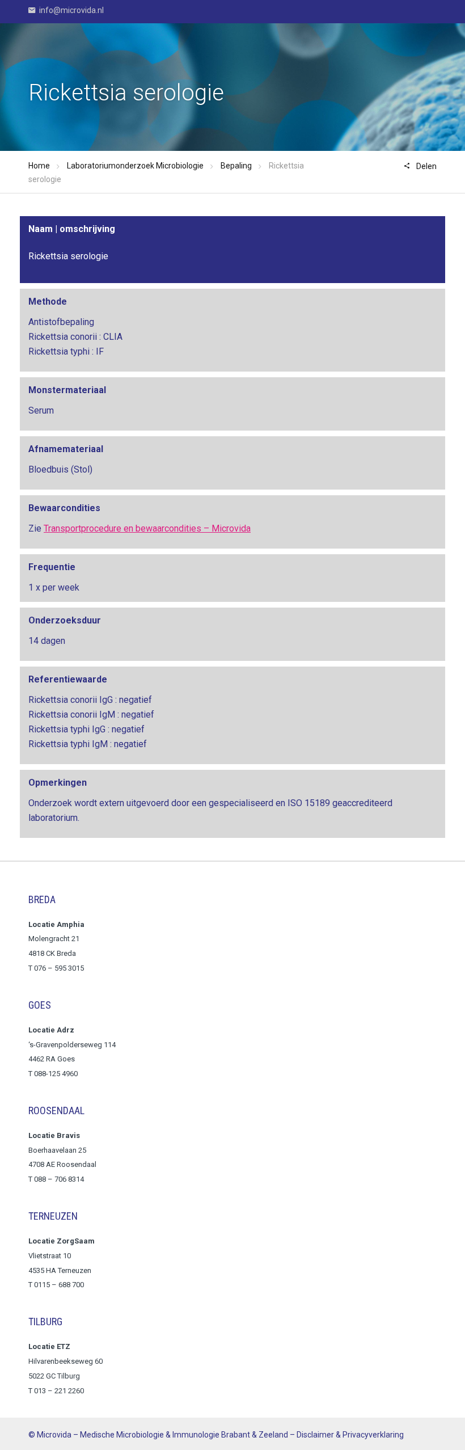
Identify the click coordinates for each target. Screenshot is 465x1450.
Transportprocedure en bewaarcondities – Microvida (147, 528)
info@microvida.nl (70, 10)
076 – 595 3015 (60, 968)
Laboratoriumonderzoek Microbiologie (135, 165)
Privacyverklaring (373, 1434)
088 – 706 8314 (59, 1179)
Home (39, 165)
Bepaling (236, 165)
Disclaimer (315, 1434)
